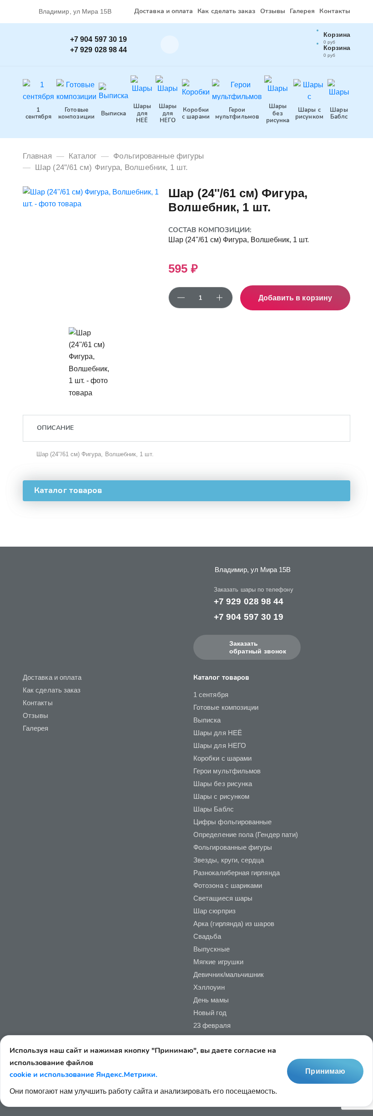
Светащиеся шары (222, 898)
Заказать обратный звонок (257, 647)
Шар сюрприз (214, 911)
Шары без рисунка (222, 783)
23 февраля (212, 1025)
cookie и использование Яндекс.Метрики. (83, 1075)
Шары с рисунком (221, 796)
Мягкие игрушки (218, 962)
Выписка (207, 720)
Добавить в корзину (295, 298)
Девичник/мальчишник (228, 974)
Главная (37, 156)
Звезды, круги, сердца (228, 860)
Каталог (83, 156)
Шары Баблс (213, 809)
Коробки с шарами (222, 758)
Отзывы (272, 11)
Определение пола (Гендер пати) (245, 834)
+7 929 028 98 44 (98, 50)
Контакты (334, 11)
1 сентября (210, 694)
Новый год (210, 1012)
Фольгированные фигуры (158, 156)
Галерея (302, 11)
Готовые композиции (225, 707)
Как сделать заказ (226, 11)
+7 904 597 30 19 (98, 39)
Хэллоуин (209, 987)
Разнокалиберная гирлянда (236, 873)
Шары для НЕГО (219, 745)
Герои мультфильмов (227, 771)
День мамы (211, 1000)
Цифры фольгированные (232, 822)
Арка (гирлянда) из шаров (233, 923)
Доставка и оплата (163, 11)
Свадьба (207, 936)
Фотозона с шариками (227, 885)
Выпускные (211, 949)
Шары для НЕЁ (217, 733)
